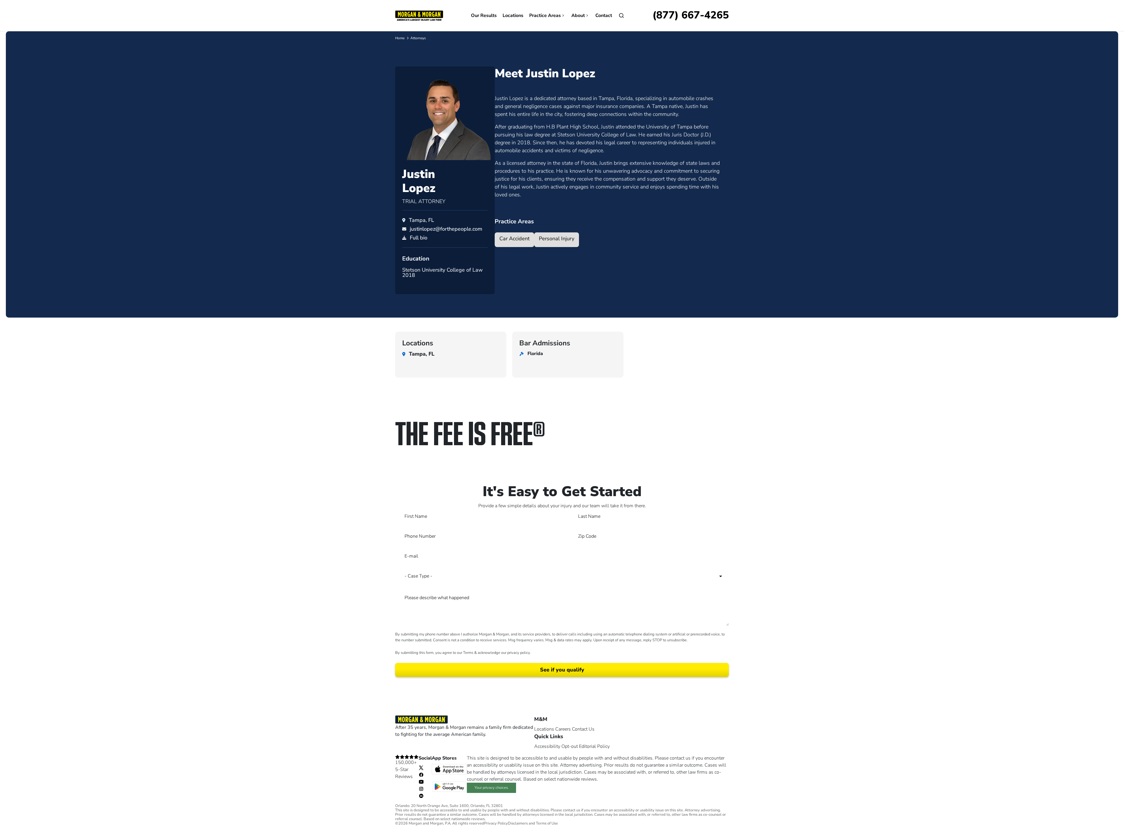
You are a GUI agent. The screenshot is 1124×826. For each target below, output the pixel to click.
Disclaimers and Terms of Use (533, 823)
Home (400, 38)
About (578, 15)
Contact (603, 15)
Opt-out (569, 746)
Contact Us (583, 729)
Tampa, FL (421, 220)
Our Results (484, 15)
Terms (468, 652)
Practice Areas (545, 15)
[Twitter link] (421, 767)
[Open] (621, 15)
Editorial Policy (594, 746)
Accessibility (547, 746)
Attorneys (418, 38)
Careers (563, 729)
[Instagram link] (421, 788)
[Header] (419, 15)
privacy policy (518, 652)
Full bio (418, 237)
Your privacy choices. (491, 787)
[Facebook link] (421, 774)
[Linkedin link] (421, 795)
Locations (513, 15)
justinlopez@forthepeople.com (446, 228)
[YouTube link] (421, 781)
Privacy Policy (496, 823)
